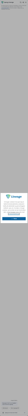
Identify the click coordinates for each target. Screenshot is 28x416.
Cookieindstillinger (13, 214)
